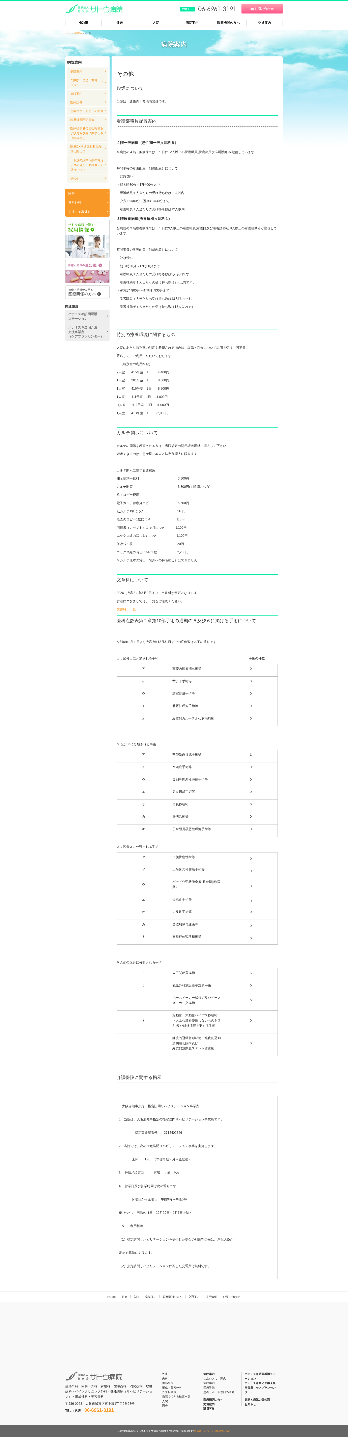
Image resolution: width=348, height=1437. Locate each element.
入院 (156, 22)
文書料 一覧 (126, 609)
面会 (165, 1405)
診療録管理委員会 (82, 119)
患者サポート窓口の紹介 (87, 111)
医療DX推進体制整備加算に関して (86, 149)
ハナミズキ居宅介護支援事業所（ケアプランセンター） (86, 332)
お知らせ (250, 1404)
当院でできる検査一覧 (176, 1396)
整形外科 (74, 202)
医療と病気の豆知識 (257, 1399)
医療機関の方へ (228, 22)
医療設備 (76, 102)
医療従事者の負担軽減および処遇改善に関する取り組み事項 (87, 133)
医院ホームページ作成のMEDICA (212, 1431)
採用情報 (211, 1296)
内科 (71, 193)
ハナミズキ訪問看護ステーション (82, 316)
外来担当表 (169, 1392)
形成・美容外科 (79, 212)
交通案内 (264, 22)
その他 (74, 178)
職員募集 (209, 1408)
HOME (83, 22)
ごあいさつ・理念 (214, 1378)
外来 (119, 22)
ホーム (68, 33)
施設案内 (76, 93)
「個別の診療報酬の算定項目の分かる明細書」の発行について (87, 164)
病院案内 (192, 22)
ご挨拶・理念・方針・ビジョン (87, 82)
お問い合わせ (231, 1296)
